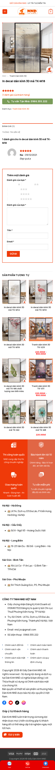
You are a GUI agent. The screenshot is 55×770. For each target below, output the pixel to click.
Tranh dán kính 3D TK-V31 (41, 387)
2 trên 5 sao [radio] (28, 184)
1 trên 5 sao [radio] (11, 184)
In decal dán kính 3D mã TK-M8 (41, 428)
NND (4, 76)
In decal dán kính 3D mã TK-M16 (14, 346)
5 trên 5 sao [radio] (14, 199)
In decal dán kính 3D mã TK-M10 (41, 308)
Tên (10, 230)
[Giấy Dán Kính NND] (27, 11)
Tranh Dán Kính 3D (20, 108)
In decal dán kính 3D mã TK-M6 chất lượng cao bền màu (14, 389)
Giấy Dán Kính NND (37, 758)
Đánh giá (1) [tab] (8, 126)
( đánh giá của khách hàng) (16, 94)
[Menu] (4, 11)
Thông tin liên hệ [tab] (11, 132)
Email (10, 241)
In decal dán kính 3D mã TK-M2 (14, 428)
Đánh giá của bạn (16, 180)
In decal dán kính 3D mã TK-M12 (14, 308)
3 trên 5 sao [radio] (14, 189)
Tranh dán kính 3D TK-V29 (41, 346)
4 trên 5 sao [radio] (14, 194)
